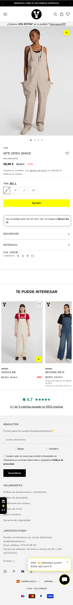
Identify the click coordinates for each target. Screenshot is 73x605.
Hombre (53, 448)
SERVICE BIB (8, 372)
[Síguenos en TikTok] (31, 571)
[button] (3, 505)
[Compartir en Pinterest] (27, 256)
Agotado (36, 203)
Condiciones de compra (16, 503)
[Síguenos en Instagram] (5, 571)
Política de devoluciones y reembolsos (24, 492)
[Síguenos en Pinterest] (14, 571)
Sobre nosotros (12, 514)
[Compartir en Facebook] (18, 256)
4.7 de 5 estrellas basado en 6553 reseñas (36, 406)
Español (48, 581)
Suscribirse (14, 473)
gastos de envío (38, 170)
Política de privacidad (15, 497)
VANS (5, 148)
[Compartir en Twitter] (23, 256)
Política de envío (12, 508)
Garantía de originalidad (17, 520)
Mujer (21, 448)
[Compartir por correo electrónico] (32, 256)
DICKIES (4, 369)
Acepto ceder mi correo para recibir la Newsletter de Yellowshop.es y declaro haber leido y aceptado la (33, 460)
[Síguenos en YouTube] (22, 571)
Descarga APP (58, 24)
